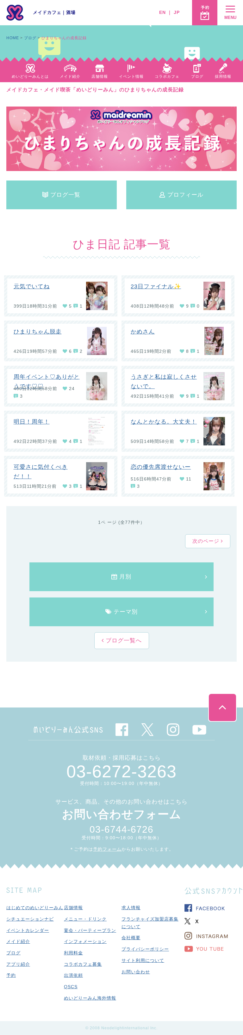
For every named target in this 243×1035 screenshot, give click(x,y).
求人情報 (131, 907)
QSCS (71, 986)
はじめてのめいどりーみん (34, 907)
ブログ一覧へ (123, 640)
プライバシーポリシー (145, 949)
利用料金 (73, 952)
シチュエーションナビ (30, 919)
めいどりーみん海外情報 (90, 998)
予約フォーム (107, 849)
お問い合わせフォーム (121, 814)
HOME (12, 38)
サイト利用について (143, 960)
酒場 (71, 12)
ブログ (30, 38)
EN (162, 12)
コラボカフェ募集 (83, 964)
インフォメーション (85, 941)
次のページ (206, 541)
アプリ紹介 (18, 964)
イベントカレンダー (27, 930)
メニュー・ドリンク (85, 919)
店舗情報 (73, 907)
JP (177, 12)
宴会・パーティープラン (90, 930)
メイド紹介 (18, 941)
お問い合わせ (136, 971)
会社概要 (131, 937)
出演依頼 (73, 975)
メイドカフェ (47, 12)
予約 (11, 975)
